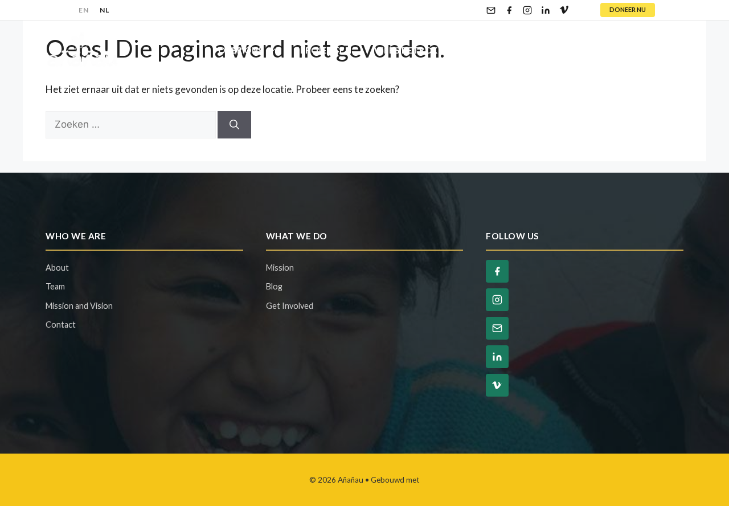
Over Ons (240, 50)
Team (55, 286)
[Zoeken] (234, 124)
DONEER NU (627, 9)
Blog (592, 50)
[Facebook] (509, 10)
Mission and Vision (79, 306)
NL (104, 10)
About (57, 267)
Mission (280, 267)
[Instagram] (527, 10)
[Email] (490, 10)
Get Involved (289, 306)
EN (83, 10)
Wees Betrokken (415, 50)
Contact (650, 50)
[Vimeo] (563, 10)
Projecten (326, 50)
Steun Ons (518, 50)
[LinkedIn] (545, 10)
